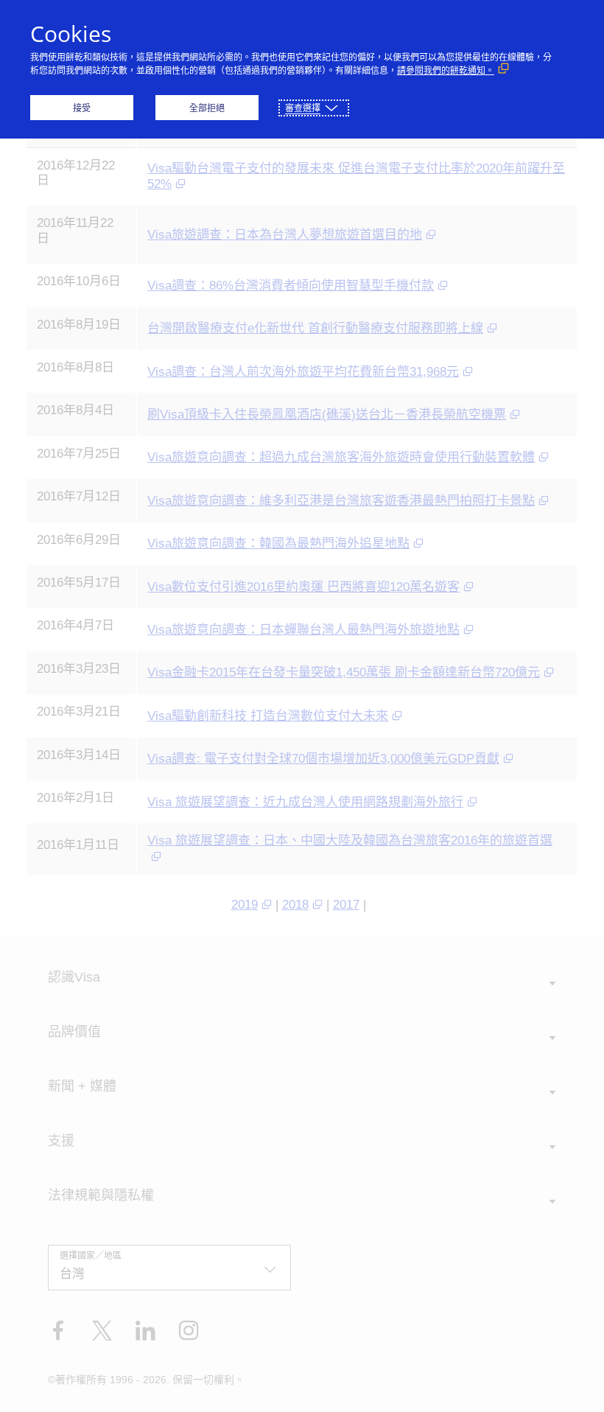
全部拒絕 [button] (207, 108)
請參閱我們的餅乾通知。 (445, 70)
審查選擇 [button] (302, 108)
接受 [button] (82, 108)
